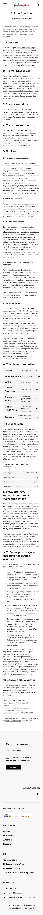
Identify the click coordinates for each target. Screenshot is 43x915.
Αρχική (14, 18)
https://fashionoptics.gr (26, 48)
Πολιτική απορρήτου (14, 864)
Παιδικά (7, 844)
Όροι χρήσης (10, 859)
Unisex (6, 831)
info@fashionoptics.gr (15, 893)
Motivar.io (31, 908)
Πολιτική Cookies (12, 868)
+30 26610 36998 (12, 888)
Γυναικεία (8, 835)
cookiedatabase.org (13, 721)
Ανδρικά (7, 839)
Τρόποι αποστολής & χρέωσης (19, 872)
